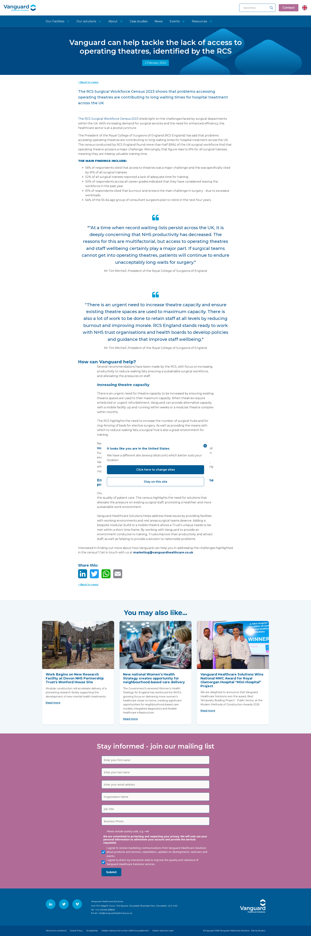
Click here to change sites (155, 469)
